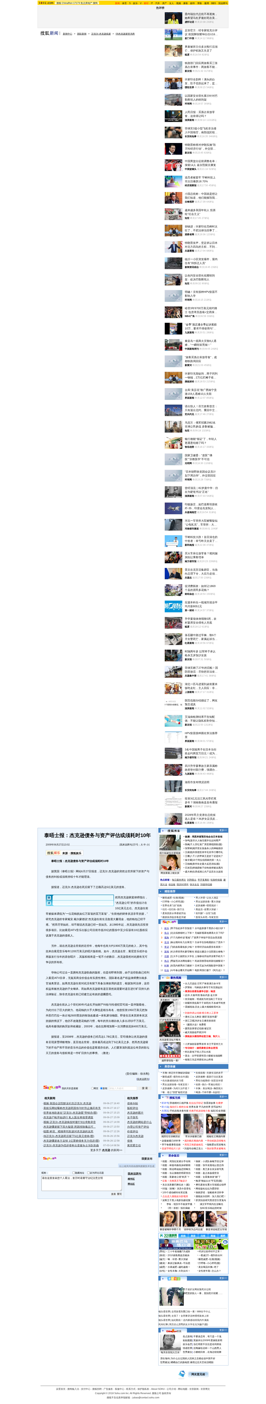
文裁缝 (188, 852)
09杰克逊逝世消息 (125, 33)
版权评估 (132, 1108)
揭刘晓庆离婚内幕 (193, 1140)
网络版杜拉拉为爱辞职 (207, 1188)
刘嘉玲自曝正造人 (193, 1148)
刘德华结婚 (206, 884)
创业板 (171, 884)
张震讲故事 (209, 1103)
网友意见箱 (198, 1374)
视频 (178, 3)
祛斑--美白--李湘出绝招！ (209, 1084)
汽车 (157, 3)
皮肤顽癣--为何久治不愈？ (176, 1088)
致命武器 (205, 995)
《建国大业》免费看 (195, 1024)
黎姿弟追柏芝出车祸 (216, 1229)
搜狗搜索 (52, 1087)
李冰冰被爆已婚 (193, 1136)
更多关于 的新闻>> (106, 1150)
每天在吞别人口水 (170, 1352)
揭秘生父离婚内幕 (216, 1136)
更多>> (223, 830)
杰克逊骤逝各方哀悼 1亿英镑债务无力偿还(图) (71, 1140)
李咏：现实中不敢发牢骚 (179, 1204)
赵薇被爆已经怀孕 (171, 1140)
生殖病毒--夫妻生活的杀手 (209, 1072)
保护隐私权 (143, 1389)
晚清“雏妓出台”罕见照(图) (209, 1180)
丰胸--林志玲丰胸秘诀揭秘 (176, 1072)
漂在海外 (165, 1358)
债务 (130, 1140)
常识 (166, 947)
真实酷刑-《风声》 (170, 1000)
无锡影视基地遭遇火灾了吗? (209, 933)
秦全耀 (188, 860)
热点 (166, 961)
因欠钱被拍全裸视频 (170, 853)
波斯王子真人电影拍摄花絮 (176, 1200)
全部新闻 (194, 1389)
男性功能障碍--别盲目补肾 (209, 1080)
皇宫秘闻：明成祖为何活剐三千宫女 (203, 999)
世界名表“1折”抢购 (172, 905)
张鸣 (187, 840)
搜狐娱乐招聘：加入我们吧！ (211, 1196)
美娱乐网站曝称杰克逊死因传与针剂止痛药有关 (72, 1108)
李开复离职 (203, 879)
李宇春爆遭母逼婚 (171, 1144)
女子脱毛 (132, 1117)
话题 (166, 956)
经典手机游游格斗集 (199, 1110)
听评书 (165, 1103)
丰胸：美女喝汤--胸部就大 (209, 1088)
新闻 (166, 951)
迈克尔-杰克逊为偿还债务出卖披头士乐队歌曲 (71, 1145)
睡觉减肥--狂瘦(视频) (173, 897)
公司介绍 (171, 1389)
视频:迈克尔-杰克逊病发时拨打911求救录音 (69, 1122)
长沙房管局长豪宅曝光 (182, 951)
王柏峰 (188, 864)
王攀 (187, 856)
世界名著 (193, 1107)
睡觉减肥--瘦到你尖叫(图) (175, 1076)
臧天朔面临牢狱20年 (195, 1032)
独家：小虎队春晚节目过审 (210, 1161)
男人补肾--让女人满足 (207, 897)
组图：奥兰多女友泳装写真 (210, 1169)
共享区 (165, 1110)
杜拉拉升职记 (196, 1103)
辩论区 (131, 1184)
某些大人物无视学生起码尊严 (205, 840)
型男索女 (187, 1352)
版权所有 (166, 1393)
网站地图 (182, 1389)
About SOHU (158, 1389)
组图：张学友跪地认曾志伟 (210, 1165)
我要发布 (147, 1158)
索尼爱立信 (134, 1145)
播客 (185, 3)
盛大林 (188, 871)
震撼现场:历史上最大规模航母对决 (203, 1007)
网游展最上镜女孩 (170, 873)
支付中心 (85, 1389)
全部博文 (205, 1389)
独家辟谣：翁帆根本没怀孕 (210, 1192)
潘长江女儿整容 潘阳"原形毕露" (201, 1016)
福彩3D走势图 (218, 1110)
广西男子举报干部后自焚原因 (207, 937)
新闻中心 (67, 33)
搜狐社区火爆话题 (168, 1285)
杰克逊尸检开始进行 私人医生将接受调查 (68, 1117)
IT (152, 3)
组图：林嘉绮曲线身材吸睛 (176, 1165)
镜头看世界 (164, 1311)
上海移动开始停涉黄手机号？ (210, 956)
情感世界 (187, 1348)
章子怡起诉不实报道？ (182, 928)
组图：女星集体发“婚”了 (208, 1177)
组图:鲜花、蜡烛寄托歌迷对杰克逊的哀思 (68, 1131)
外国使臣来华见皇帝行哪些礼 (208, 852)
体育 (124, 3)
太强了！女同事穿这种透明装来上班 (190, 1315)
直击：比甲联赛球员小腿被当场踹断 (203, 1055)
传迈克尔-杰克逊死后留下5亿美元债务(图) (68, 1136)
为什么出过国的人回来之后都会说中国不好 (193, 1358)
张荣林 (188, 848)
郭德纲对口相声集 (179, 1103)
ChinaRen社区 (173, 1331)
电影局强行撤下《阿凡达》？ (210, 970)
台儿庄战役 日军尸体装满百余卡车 (203, 983)
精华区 (131, 1179)
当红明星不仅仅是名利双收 (207, 1344)
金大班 (213, 995)
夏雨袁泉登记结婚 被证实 (198, 1028)
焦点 (166, 933)
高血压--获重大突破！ (207, 909)
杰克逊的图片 (135, 1112)
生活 (166, 942)
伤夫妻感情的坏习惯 (172, 1080)
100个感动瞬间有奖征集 (175, 1192)
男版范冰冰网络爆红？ (182, 961)
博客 (199, 3)
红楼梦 (219, 1103)
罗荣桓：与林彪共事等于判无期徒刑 (203, 987)
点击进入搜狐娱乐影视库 (175, 1196)
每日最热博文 (179, 879)
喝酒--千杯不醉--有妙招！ (209, 1092)
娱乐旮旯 (187, 1344)
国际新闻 (81, 33)
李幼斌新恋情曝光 (216, 1140)
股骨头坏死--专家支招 (207, 917)
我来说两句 (126, 844)
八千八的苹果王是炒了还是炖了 (206, 856)
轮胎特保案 (216, 879)
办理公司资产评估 (138, 1126)
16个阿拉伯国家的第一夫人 (207, 860)
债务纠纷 (132, 1103)
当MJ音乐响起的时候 (211, 1208)
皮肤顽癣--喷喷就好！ (207, 905)
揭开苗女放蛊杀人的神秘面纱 (208, 848)
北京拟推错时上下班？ (182, 933)
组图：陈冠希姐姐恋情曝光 (176, 1169)
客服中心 (119, 1389)
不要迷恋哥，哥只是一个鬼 (207, 1336)
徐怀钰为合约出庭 (193, 1229)
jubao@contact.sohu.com (145, 1397)
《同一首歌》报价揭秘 (178, 1208)
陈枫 (187, 844)
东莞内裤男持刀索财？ (182, 965)
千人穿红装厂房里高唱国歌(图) (206, 844)
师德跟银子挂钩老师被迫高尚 (208, 867)
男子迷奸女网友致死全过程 (197, 1289)
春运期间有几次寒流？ (182, 942)
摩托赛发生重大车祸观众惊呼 (211, 1184)
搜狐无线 (174, 1097)
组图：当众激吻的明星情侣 (176, 1173)
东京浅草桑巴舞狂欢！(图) (176, 1184)
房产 (164, 3)
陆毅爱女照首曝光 (216, 1144)
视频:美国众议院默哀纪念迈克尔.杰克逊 (67, 1103)
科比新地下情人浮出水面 (198, 1051)
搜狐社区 (173, 1279)
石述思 (188, 867)
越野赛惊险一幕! (170, 1060)
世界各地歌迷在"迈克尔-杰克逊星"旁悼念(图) (70, 1112)
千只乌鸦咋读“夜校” (181, 937)
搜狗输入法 (73, 1389)
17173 (76, 3)
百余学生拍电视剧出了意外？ (210, 942)
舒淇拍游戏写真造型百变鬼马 (211, 1200)
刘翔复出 (191, 879)
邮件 (192, 3)
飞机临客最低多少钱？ (182, 947)
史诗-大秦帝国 (192, 995)
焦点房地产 (86, 3)
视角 (166, 937)
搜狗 (95, 3)
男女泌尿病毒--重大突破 (208, 901)
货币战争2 (216, 1107)
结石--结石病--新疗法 (173, 909)
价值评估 (132, 1131)
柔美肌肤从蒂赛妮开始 (174, 913)
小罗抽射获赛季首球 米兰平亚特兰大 (204, 1044)
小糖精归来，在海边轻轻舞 (207, 1352)
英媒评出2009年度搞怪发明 (207, 1340)
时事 (166, 965)
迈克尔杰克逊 (135, 1136)
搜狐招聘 (97, 1389)
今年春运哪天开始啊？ (182, 970)
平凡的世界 (205, 1107)
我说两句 (223, 3)
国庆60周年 (183, 884)
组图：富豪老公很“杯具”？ (176, 1177)
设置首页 (60, 1389)
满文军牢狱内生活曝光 (211, 1204)
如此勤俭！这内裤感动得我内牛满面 (190, 1320)
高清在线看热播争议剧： (198, 991)
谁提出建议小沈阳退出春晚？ (210, 951)
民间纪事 (163, 1324)
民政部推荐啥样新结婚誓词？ (210, 961)
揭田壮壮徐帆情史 (170, 1136)
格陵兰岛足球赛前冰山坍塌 (199, 1059)
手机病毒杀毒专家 (179, 1110)
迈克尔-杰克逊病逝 (101, 33)
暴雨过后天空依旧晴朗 (201, 1362)
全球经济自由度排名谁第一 (209, 947)
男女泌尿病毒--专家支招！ (176, 1084)
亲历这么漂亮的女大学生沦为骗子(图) (188, 1324)
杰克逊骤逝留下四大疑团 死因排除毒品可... (69, 1126)
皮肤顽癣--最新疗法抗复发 (209, 1076)
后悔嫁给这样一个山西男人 (207, 1348)
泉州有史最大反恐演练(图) (206, 864)
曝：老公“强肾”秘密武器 (174, 1092)
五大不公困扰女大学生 (182, 956)
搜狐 (58, 3)
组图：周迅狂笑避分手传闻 (176, 1161)
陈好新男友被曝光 (216, 1148)
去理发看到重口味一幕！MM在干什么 (190, 1311)
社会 (166, 970)
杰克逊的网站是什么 (139, 1122)
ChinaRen (67, 3)
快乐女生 (194, 884)
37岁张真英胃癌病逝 (170, 1020)
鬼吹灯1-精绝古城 (179, 1107)
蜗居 (213, 991)
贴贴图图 (187, 1340)
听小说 (165, 1107)
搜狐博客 (173, 830)
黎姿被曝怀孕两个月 (170, 1229)
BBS (213, 3)
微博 (206, 3)
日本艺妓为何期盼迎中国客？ (210, 965)
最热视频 (175, 977)
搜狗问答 (169, 922)
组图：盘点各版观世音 (207, 1173)
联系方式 (131, 1389)
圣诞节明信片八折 (171, 1148)
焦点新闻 (187, 1336)
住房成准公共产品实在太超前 (208, 871)
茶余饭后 (173, 1155)
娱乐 (135, 3)
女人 (171, 3)
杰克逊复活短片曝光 (170, 1039)
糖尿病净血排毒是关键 (174, 917)
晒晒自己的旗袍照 (180, 1362)
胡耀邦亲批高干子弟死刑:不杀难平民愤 (205, 1003)
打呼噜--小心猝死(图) (173, 901)
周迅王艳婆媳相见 (193, 1144)
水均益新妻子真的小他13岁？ (210, 928)
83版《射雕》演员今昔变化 (176, 1188)
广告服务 (108, 1389)
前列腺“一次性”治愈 (206, 913)
